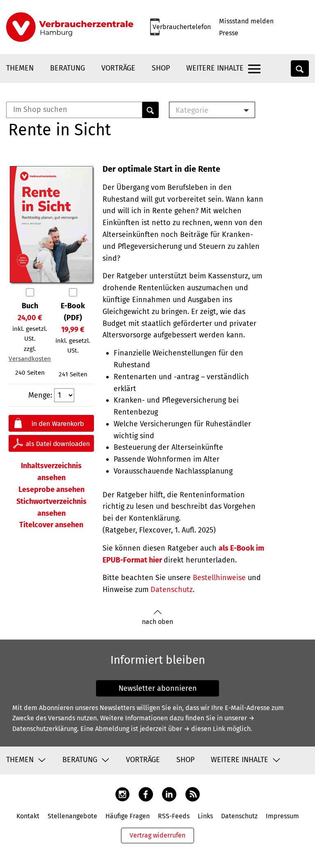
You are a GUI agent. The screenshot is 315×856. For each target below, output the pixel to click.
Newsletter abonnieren (158, 688)
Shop (161, 68)
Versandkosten (30, 358)
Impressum (282, 816)
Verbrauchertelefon (182, 27)
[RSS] (192, 793)
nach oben (157, 622)
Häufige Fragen (127, 816)
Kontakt (27, 816)
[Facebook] (145, 793)
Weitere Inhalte (215, 68)
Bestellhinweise (219, 577)
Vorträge (118, 68)
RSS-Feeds (173, 816)
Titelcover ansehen (51, 524)
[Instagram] (122, 793)
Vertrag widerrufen (157, 835)
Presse (228, 33)
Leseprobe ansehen (51, 489)
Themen (20, 68)
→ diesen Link (204, 729)
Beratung (67, 68)
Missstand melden (246, 21)
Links (205, 816)
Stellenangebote (72, 816)
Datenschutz (172, 589)
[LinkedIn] (169, 793)
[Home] (69, 27)
